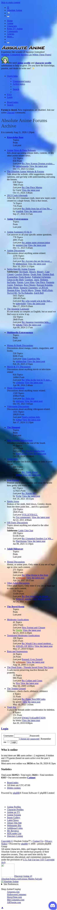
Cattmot (31, 777)
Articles (10, 34)
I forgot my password (29, 739)
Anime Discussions (16, 250)
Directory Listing (15, 836)
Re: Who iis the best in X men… (37, 380)
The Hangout (13, 427)
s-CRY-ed (43, 287)
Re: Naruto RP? (29, 493)
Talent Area (12, 459)
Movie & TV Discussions (19, 366)
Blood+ (40, 271)
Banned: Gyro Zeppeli (32, 659)
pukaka (19, 325)
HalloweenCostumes (16, 894)
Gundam (29, 279)
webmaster (21, 577)
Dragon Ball (48, 274)
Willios (19, 475)
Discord (10, 112)
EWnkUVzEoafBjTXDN (34, 717)
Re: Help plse (28, 398)
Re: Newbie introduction (33, 451)
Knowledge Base (15, 137)
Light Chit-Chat (25, 530)
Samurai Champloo (29, 287)
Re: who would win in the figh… (37, 301)
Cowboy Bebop (22, 274)
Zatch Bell (39, 293)
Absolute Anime (14, 10)
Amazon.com (13, 892)
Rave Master (29, 285)
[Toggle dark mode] (8, 16)
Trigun (37, 290)
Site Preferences (11, 884)
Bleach (32, 271)
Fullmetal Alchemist (41, 277)
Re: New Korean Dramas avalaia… (38, 163)
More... (10, 36)
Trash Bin (11, 707)
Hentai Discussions (16, 562)
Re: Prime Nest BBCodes (33, 699)
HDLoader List (14, 833)
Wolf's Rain (47, 290)
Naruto (20, 282)
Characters (12, 26)
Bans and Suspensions (17, 651)
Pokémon (18, 285)
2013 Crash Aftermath (17, 195)
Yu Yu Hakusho (25, 293)
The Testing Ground (16, 688)
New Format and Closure (33, 627)
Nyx (18, 683)
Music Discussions (15, 388)
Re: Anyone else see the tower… (37, 261)
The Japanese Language (18, 309)
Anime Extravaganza (17, 219)
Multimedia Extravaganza (20, 332)
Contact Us (38, 841)
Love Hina (29, 282)
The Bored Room (15, 606)
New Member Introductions (20, 440)
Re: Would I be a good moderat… (37, 643)
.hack (36, 279)
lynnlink (19, 211)
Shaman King (13, 290)
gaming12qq (21, 245)
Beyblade (23, 271)
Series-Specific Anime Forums (21, 269)
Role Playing (13, 480)
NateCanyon (21, 453)
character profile (43, 63)
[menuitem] (22, 81)
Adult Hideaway (15, 549)
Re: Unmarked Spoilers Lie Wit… (37, 538)
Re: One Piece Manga (32, 187)
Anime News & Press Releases (21, 150)
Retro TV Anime (15, 28)
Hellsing (44, 279)
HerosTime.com (14, 897)
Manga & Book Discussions (20, 345)
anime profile (23, 63)
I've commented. (23, 517)
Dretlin (19, 630)
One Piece (40, 282)
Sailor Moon (13, 287)
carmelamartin (22, 166)
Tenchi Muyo (27, 290)
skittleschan (21, 361)
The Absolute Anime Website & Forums (25, 171)
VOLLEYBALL (30, 514)
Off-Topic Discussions (17, 522)
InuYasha (11, 282)
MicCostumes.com (15, 900)
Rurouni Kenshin (44, 285)
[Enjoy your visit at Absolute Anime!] (23, 49)
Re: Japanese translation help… (36, 322)
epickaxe (20, 401)
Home (10, 20)
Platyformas (21, 541)
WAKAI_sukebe (23, 599)
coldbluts (20, 382)
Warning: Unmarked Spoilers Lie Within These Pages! (26, 54)
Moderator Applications (18, 619)
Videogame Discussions (18, 406)
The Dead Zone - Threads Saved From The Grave (30, 667)
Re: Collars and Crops (32, 680)
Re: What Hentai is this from (35, 575)
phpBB (16, 793)
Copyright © (7, 841)
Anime (10, 23)
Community (12, 31)
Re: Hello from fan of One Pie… (37, 208)
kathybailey (21, 303)
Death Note (36, 274)
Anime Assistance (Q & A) (19, 232)
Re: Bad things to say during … (36, 596)
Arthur (19, 419)
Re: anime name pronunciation (36, 242)
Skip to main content (10, 2)
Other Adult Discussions (18, 583)
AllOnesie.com (14, 902)
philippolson (21, 264)
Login (4, 728)
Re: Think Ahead (30, 472)
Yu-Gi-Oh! (12, 293)
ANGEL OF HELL (25, 646)
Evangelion (12, 277)
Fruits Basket (25, 277)
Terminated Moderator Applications (23, 635)
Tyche (18, 496)
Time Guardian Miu (31, 358)
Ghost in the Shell (15, 279)
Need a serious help (31, 417)
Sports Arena (13, 501)
